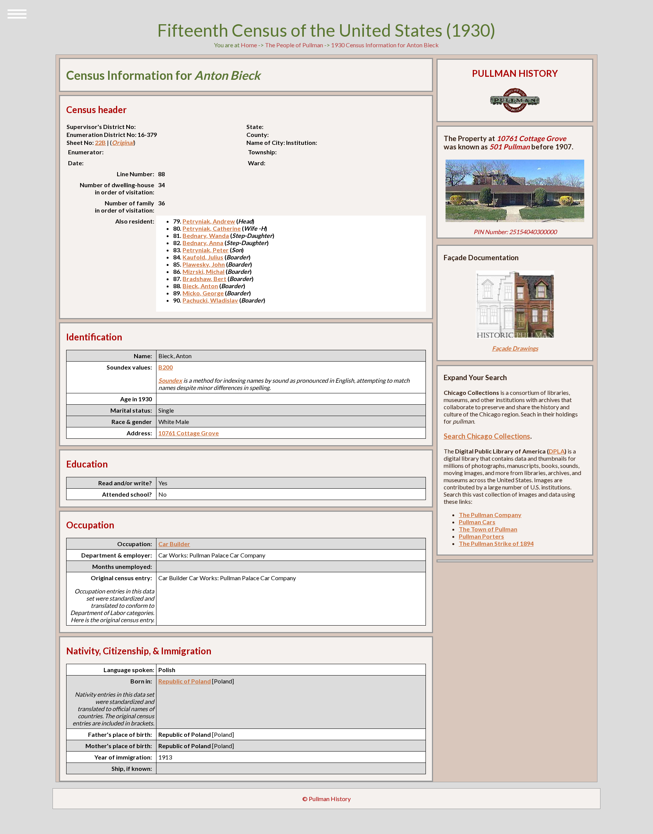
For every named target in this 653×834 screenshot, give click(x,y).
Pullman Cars (477, 521)
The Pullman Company (490, 514)
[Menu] (17, 13)
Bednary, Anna (203, 242)
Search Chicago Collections (487, 436)
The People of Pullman (294, 44)
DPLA (557, 451)
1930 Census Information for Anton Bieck (385, 44)
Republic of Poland (184, 681)
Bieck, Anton (200, 285)
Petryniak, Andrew (209, 221)
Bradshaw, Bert (204, 278)
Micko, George (203, 293)
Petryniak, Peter (206, 249)
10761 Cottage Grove (188, 432)
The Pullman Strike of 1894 (496, 543)
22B (100, 142)
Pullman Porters (481, 536)
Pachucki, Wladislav (210, 300)
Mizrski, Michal (203, 271)
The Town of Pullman (488, 529)
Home (249, 44)
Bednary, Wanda (206, 235)
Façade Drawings (515, 348)
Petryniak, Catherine (212, 228)
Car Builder (174, 543)
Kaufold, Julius (203, 257)
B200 (165, 367)
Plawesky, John (204, 264)
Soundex (170, 380)
